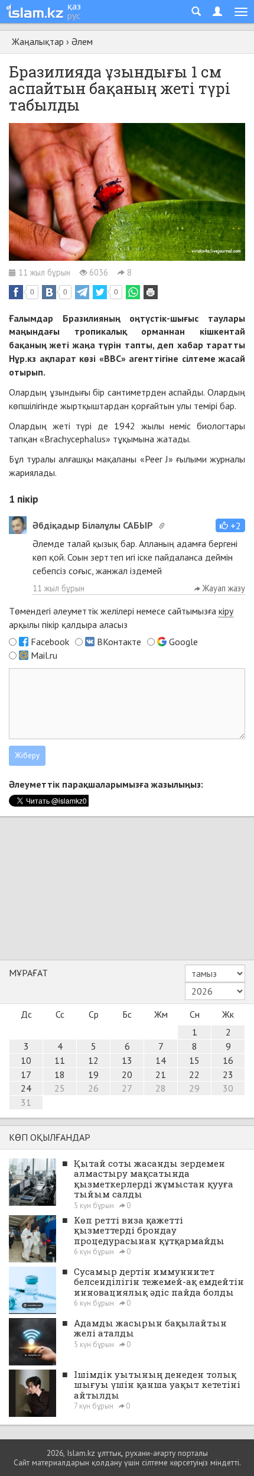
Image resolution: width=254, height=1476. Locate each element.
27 (127, 1088)
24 (26, 1088)
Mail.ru (44, 655)
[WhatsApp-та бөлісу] (133, 292)
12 (93, 1060)
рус (73, 15)
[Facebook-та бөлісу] (16, 292)
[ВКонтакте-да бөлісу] (49, 292)
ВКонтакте (119, 641)
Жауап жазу (222, 588)
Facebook (50, 641)
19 (93, 1074)
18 (59, 1074)
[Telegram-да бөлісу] (82, 292)
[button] (230, 525)
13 (127, 1060)
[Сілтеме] (162, 526)
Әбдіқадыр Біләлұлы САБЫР (92, 525)
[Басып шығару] (151, 292)
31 (26, 1102)
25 (59, 1088)
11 (59, 1060)
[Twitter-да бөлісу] (100, 292)
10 (26, 1060)
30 (228, 1088)
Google (183, 641)
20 (127, 1074)
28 (160, 1088)
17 (26, 1074)
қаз (74, 6)
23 (228, 1074)
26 (93, 1088)
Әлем (82, 41)
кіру (226, 611)
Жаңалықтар (38, 41)
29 (194, 1088)
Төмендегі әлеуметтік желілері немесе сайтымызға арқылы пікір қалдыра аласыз (121, 617)
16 (228, 1060)
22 (194, 1074)
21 (160, 1074)
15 (194, 1060)
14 (160, 1060)
